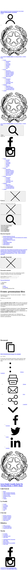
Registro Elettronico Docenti (9, 236)
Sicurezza (21, 249)
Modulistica (23, 250)
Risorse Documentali (14, 249)
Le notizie (8, 80)
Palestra (19, 252)
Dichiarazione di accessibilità (9, 543)
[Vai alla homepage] (14, 55)
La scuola (8, 159)
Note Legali (5, 544)
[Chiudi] (15, 196)
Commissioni (3, 253)
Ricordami (4, 282)
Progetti (2, 250)
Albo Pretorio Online (7, 242)
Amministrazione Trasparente (9, 539)
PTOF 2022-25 (6, 244)
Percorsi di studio (9, 75)
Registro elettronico (10, 71)
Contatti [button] (4, 90)
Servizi (8, 249)
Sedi (8, 252)
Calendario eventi (9, 82)
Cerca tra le (4, 227)
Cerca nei (4, 228)
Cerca (2, 203)
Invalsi (4, 497)
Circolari (2, 249)
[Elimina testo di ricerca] (11, 209)
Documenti (8, 64)
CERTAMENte (6, 243)
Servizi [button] (4, 69)
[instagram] (10, 156)
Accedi (2, 283)
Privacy (13, 253)
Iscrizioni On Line (7, 496)
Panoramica (8, 61)
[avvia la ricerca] (11, 220)
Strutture (7, 65)
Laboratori (25, 249)
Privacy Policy (6, 541)
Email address (3, 276)
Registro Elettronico (13, 252)
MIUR (4, 491)
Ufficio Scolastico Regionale (9, 492)
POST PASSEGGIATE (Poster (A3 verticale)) (11, 354)
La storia (7, 67)
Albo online (8, 83)
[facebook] (10, 146)
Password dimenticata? (5, 280)
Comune (5, 498)
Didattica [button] (5, 84)
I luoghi (7, 62)
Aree (7, 68)
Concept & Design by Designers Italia (8, 567)
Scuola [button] (4, 60)
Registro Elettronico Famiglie (9, 239)
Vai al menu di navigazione (12, 11)
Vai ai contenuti (4, 11)
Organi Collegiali (7, 250)
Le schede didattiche (10, 88)
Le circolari (8, 81)
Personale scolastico (10, 73)
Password (2, 277)
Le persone (8, 63)
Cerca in (5, 231)
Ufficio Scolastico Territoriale (9, 493)
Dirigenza (5, 241)
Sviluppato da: (9, 568)
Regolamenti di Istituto (16, 250)
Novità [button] (4, 77)
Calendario (23, 252)
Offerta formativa (9, 87)
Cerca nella (5, 229)
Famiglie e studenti (9, 74)
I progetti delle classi (10, 89)
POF (1, 252)
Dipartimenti (8, 253)
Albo (5, 249)
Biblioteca (5, 252)
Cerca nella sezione (6, 225)
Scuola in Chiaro (6, 495)
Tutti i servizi (8, 76)
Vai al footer (21, 11)
